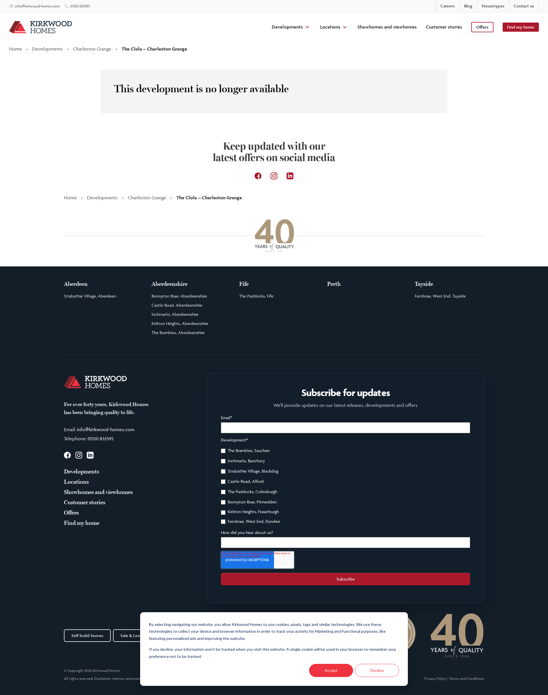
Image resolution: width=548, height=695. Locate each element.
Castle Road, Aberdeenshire (177, 305)
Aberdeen (76, 284)
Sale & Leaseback (136, 635)
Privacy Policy (435, 678)
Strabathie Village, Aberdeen (90, 296)
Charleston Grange (92, 49)
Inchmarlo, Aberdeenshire (175, 314)
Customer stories (444, 27)
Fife (244, 284)
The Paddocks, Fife (256, 296)
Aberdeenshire (170, 284)
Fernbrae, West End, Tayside (440, 296)
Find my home (520, 27)
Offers (482, 27)
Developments (287, 27)
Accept (331, 670)
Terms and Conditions (467, 678)
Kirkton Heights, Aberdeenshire (180, 323)
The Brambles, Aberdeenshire (178, 332)
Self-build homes (87, 635)
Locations (330, 27)
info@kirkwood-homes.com (105, 429)
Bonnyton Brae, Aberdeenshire (179, 296)
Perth (334, 284)
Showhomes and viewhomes (387, 27)
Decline (377, 670)
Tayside (424, 284)
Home (15, 49)
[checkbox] (345, 487)
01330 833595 (101, 438)
